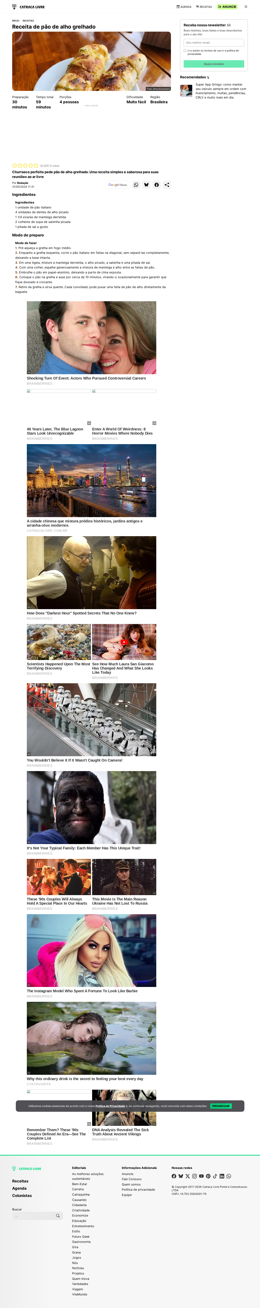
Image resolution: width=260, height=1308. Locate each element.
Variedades (80, 1284)
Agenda (185, 6)
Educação (79, 1221)
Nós (75, 1263)
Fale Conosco (132, 1179)
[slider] (25, 165)
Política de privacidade (138, 1189)
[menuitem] (37, 1182)
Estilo (76, 1231)
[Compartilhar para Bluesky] (146, 185)
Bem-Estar (79, 1184)
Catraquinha (81, 1194)
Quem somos (131, 1184)
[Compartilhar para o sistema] (167, 185)
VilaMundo (79, 1294)
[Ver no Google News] (117, 185)
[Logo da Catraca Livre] (28, 6)
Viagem (77, 1289)
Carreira (78, 1189)
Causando (79, 1200)
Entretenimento (83, 1226)
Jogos (76, 1257)
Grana (76, 1252)
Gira (75, 1247)
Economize (80, 1215)
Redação (22, 182)
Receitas (206, 6)
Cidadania (79, 1205)
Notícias (78, 1268)
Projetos (78, 1273)
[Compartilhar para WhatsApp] (136, 185)
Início (15, 20)
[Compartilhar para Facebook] (157, 185)
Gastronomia (81, 1242)
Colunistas (22, 1195)
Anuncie (229, 7)
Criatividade (81, 1210)
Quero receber (214, 64)
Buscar (17, 1209)
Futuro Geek (81, 1236)
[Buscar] (58, 1216)
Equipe (127, 1195)
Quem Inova (80, 1279)
